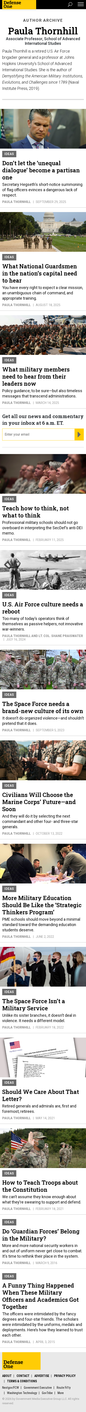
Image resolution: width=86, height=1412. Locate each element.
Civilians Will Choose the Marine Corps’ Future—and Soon (39, 802)
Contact (23, 1376)
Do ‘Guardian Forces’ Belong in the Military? (41, 1234)
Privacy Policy (65, 1376)
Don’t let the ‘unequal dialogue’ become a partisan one (41, 170)
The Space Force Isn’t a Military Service (33, 1004)
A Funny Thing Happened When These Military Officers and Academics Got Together (40, 1296)
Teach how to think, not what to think (35, 511)
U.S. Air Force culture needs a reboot (42, 607)
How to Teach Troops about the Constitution (40, 1186)
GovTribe (47, 1393)
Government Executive (38, 1387)
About (7, 1376)
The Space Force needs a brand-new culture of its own (42, 707)
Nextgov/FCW (10, 1387)
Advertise (41, 1376)
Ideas (9, 154)
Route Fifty (64, 1387)
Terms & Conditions (22, 1381)
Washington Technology (22, 1393)
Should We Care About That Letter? (40, 1095)
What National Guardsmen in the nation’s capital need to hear (39, 273)
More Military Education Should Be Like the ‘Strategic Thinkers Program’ (42, 905)
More (61, 1393)
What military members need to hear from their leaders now (36, 376)
